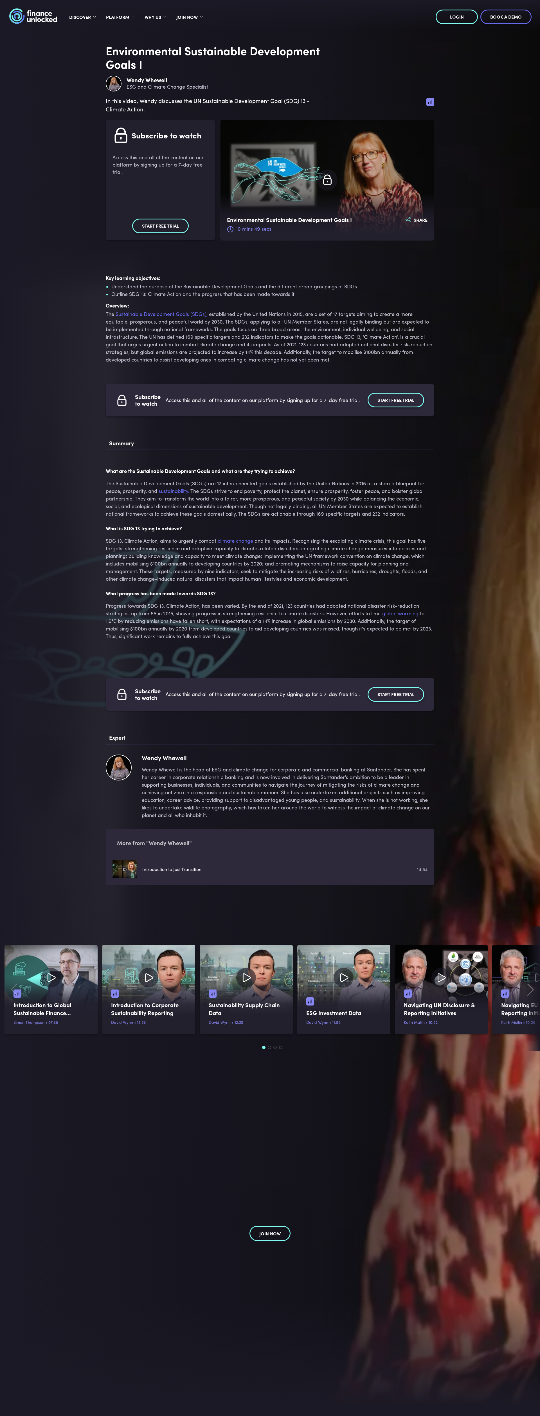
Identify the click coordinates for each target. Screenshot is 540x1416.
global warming (400, 613)
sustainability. (174, 491)
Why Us (153, 17)
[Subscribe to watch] (327, 180)
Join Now (187, 17)
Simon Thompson (29, 1022)
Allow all (455, 1373)
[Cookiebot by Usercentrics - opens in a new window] (74, 1405)
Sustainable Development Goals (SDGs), (162, 314)
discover (80, 17)
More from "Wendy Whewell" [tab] (154, 843)
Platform (117, 17)
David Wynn (122, 1022)
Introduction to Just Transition (171, 869)
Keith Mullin (414, 1022)
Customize (451, 1389)
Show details (123, 1405)
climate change (235, 540)
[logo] (33, 17)
